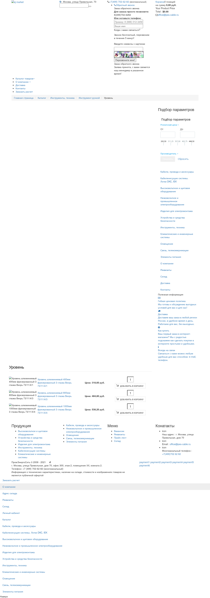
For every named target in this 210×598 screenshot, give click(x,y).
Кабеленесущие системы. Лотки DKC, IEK (174, 180)
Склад (163, 276)
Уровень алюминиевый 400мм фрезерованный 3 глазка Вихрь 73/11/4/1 (55, 382)
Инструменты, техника (62, 97)
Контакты (165, 289)
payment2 (155, 462)
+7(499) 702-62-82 (119, 1)
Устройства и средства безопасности (172, 219)
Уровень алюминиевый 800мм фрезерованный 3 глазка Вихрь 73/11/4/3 (55, 396)
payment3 (166, 462)
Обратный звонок (125, 5)
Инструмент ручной (89, 97)
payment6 (144, 465)
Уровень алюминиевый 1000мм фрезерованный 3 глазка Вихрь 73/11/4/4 (55, 409)
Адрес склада (9, 493)
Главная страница (23, 97)
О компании (166, 263)
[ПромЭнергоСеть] (17, 1)
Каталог (42, 97)
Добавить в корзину (131, 385)
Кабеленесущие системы (31, 450)
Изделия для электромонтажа (176, 211)
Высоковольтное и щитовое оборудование (175, 189)
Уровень (16, 367)
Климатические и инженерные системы (176, 235)
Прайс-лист (120, 437)
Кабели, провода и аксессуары (177, 171)
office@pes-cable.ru (168, 14)
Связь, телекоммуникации (174, 250)
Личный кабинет (11, 512)
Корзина (160, 1)
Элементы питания (170, 256)
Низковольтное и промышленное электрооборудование (172, 201)
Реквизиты (165, 269)
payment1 (144, 462)
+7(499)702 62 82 (171, 454)
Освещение (166, 243)
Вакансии (119, 431)
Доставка (165, 283)
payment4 (177, 462)
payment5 (188, 462)
